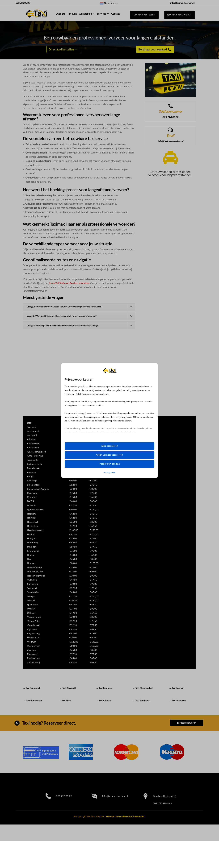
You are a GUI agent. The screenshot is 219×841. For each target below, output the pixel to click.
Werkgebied (85, 13)
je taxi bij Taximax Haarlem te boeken (69, 282)
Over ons (60, 13)
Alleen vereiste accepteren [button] (109, 454)
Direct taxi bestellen (61, 49)
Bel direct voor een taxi (152, 49)
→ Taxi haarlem (176, 688)
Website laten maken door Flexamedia (125, 816)
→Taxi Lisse (65, 700)
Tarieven (72, 13)
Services (101, 13)
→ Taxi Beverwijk (67, 688)
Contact (115, 13)
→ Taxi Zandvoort (141, 700)
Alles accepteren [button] (109, 446)
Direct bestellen (145, 14)
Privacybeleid (109, 472)
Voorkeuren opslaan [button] (109, 463)
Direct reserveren (180, 14)
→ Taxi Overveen (177, 700)
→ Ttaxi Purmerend (32, 700)
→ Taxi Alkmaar (104, 700)
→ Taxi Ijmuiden (104, 688)
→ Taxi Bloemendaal (143, 688)
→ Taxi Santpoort (31, 688)
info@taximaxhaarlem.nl (115, 796)
